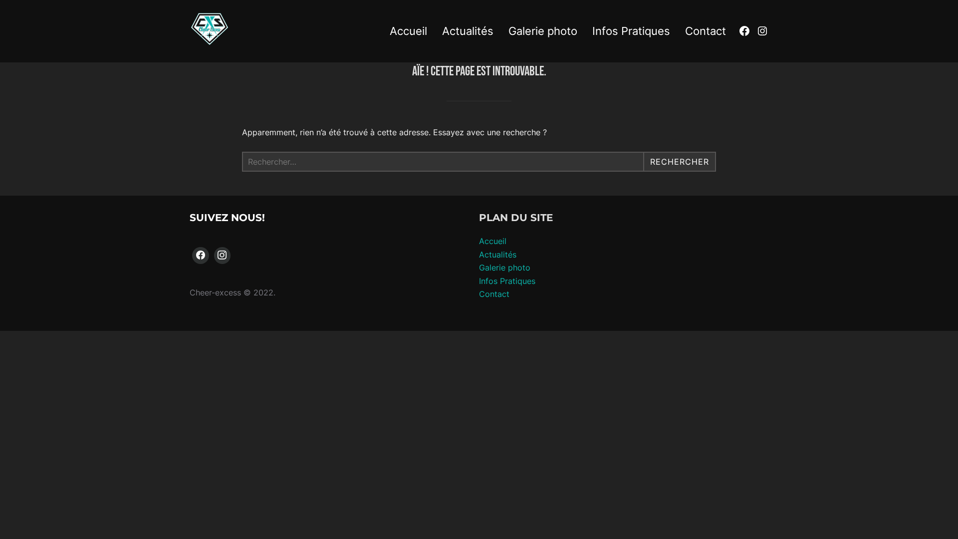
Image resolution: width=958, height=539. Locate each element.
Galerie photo (542, 30)
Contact (705, 30)
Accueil (408, 30)
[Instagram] (223, 256)
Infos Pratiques (631, 30)
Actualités (467, 30)
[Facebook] (201, 256)
